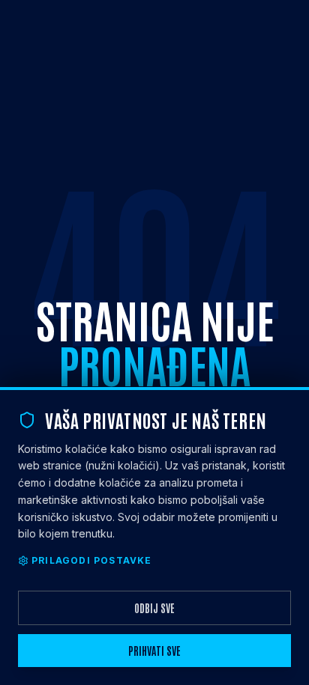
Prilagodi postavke (92, 560)
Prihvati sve (154, 650)
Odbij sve (154, 608)
